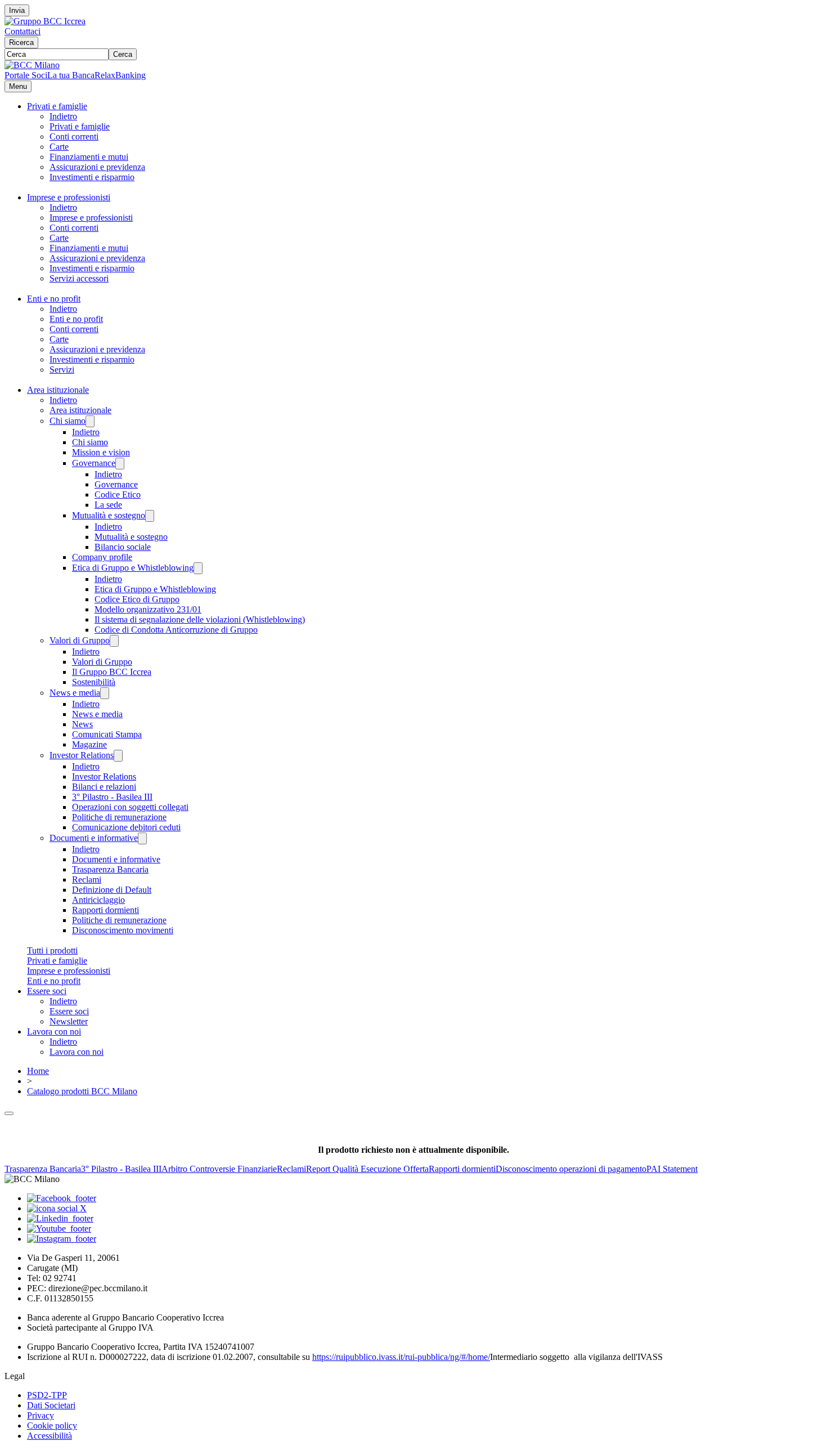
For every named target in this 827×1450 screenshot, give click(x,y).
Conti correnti (74, 136)
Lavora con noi (54, 1031)
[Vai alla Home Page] (32, 65)
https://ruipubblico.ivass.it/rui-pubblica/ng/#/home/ (401, 1357)
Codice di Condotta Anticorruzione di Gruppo (176, 629)
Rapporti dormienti (105, 910)
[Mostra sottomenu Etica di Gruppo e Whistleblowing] (198, 568)
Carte (59, 146)
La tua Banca (71, 75)
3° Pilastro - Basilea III (112, 797)
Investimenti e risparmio (92, 177)
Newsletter (69, 1021)
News (82, 724)
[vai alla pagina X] (57, 1208)
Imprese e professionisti (68, 197)
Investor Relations (82, 755)
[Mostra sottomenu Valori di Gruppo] (114, 641)
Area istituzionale (58, 390)
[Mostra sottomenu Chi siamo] (90, 421)
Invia (17, 10)
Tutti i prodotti (52, 950)
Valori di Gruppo (80, 640)
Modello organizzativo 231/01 (148, 609)
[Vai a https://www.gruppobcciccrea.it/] (45, 21)
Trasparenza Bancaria (110, 869)
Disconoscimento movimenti (122, 930)
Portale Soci (26, 75)
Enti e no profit (53, 298)
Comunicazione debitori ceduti (126, 827)
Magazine (89, 744)
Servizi (62, 369)
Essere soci (46, 991)
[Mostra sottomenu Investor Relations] (118, 756)
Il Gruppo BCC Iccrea (111, 672)
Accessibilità (49, 1435)
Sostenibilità (93, 682)
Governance (93, 463)
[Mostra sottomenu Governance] (119, 463)
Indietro (63, 116)
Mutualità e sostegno (108, 515)
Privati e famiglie (57, 106)
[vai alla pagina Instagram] (61, 1238)
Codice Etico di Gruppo (137, 599)
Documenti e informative (94, 838)
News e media (75, 692)
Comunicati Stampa (107, 734)
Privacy (40, 1415)
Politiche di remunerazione (119, 817)
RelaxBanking (120, 75)
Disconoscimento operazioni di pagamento (571, 1169)
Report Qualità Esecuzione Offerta (367, 1169)
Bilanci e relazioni (104, 786)
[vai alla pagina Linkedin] (60, 1218)
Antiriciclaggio (98, 900)
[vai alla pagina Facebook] (61, 1198)
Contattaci (23, 31)
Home (38, 1071)
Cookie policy (52, 1425)
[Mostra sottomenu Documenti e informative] (142, 838)
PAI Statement (672, 1169)
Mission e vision (101, 452)
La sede (108, 504)
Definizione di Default (111, 889)
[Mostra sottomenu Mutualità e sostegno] (149, 516)
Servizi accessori (79, 278)
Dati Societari (51, 1405)
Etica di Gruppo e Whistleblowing (133, 567)
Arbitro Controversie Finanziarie (219, 1169)
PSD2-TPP (47, 1395)
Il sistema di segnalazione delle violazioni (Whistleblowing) (200, 619)
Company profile (102, 557)
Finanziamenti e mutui (89, 157)
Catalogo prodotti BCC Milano (82, 1091)
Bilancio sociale (123, 547)
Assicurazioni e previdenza (97, 167)
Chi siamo (68, 421)
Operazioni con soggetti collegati (130, 807)
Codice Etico (118, 494)
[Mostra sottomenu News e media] (104, 693)
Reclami (86, 879)
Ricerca (21, 42)
